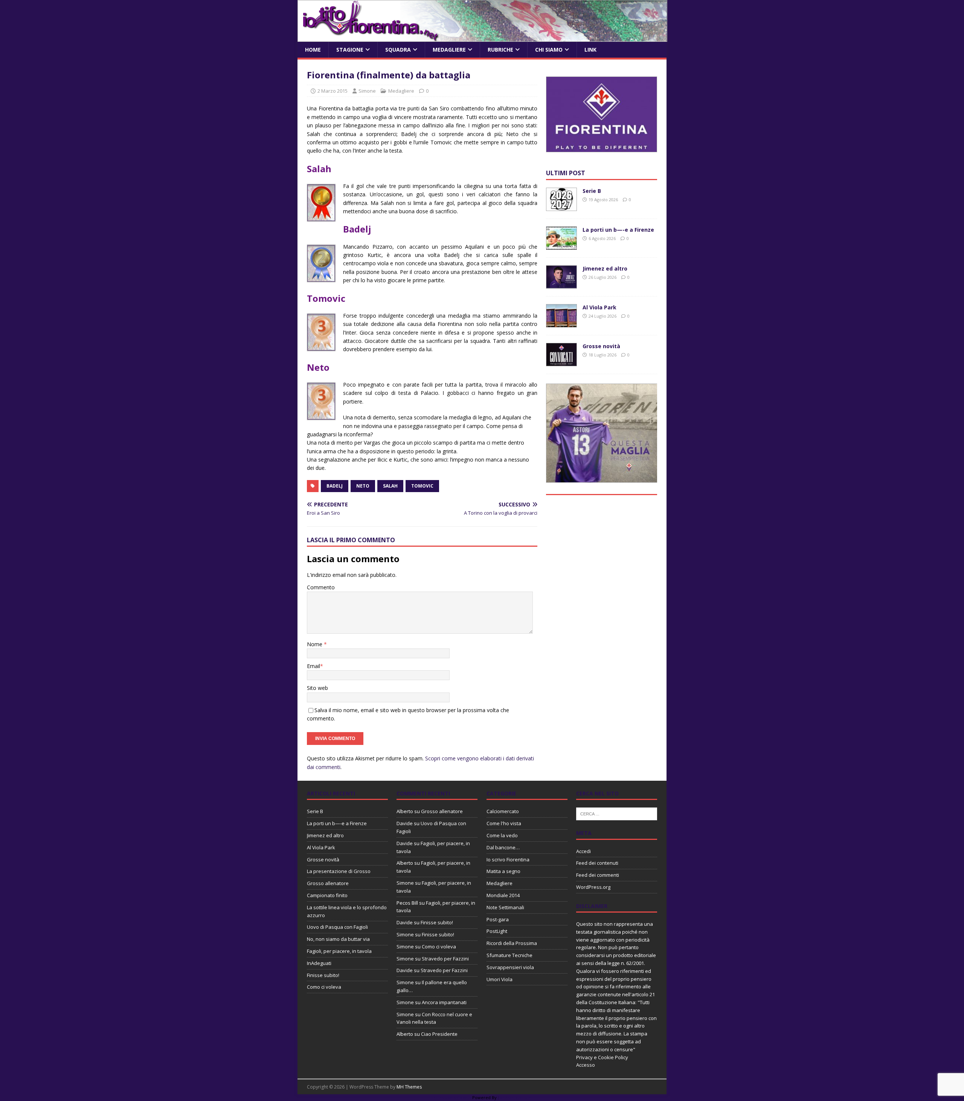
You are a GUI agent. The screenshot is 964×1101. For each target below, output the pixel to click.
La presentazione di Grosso (339, 871)
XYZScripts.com (515, 1097)
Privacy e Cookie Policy (602, 1057)
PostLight (497, 931)
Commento (321, 587)
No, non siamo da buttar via (338, 939)
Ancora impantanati (444, 1002)
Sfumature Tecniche (509, 955)
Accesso (585, 1064)
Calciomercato (503, 811)
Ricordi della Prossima (512, 943)
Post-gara (498, 919)
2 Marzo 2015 (332, 90)
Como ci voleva (324, 986)
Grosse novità (601, 346)
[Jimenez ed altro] (561, 284)
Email (313, 666)
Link (590, 49)
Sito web (317, 687)
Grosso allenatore (328, 883)
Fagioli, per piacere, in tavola (339, 951)
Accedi (583, 851)
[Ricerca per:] (616, 813)
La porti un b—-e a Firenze (618, 229)
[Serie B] (561, 206)
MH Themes (409, 1087)
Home (313, 49)
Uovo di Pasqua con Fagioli (337, 927)
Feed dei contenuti (597, 862)
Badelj (334, 486)
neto (362, 486)
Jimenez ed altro (605, 268)
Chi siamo (549, 49)
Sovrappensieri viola (510, 967)
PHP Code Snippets (452, 1097)
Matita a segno (503, 871)
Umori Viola (500, 979)
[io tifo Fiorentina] (482, 37)
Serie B (592, 190)
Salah (390, 486)
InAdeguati (319, 963)
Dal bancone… (503, 847)
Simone (367, 90)
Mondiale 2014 (503, 895)
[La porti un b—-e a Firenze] (561, 245)
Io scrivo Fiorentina (508, 859)
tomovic (422, 486)
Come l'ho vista (504, 823)
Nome (315, 644)
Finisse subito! (323, 975)
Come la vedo (502, 835)
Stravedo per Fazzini (445, 958)
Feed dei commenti (597, 875)
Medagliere (449, 49)
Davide (405, 823)
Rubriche (500, 49)
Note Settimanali (505, 907)
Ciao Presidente (439, 1034)
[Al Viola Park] (561, 323)
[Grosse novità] (561, 361)
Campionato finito (327, 895)
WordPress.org (593, 887)
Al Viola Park (599, 307)
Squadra (398, 49)
